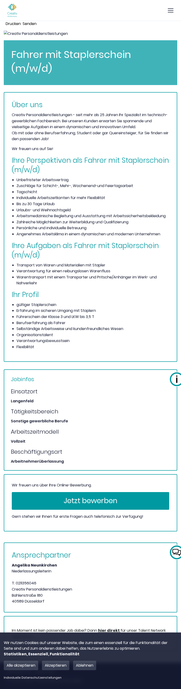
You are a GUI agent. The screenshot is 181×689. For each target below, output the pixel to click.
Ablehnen (84, 665)
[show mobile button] (170, 10)
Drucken (13, 23)
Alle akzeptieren (21, 665)
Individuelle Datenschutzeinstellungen (33, 678)
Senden (30, 23)
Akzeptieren (55, 665)
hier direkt (109, 630)
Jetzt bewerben (90, 501)
